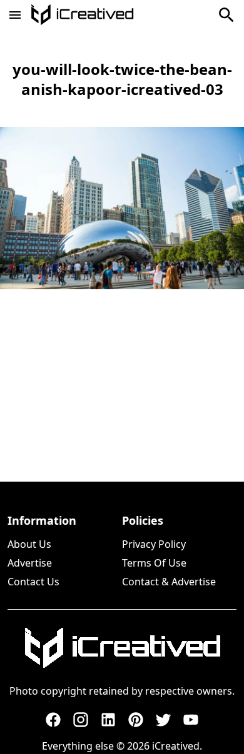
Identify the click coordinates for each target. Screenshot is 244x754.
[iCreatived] (122, 648)
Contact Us (33, 581)
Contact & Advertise (169, 581)
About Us (29, 544)
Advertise (30, 563)
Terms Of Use (154, 563)
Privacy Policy (154, 544)
